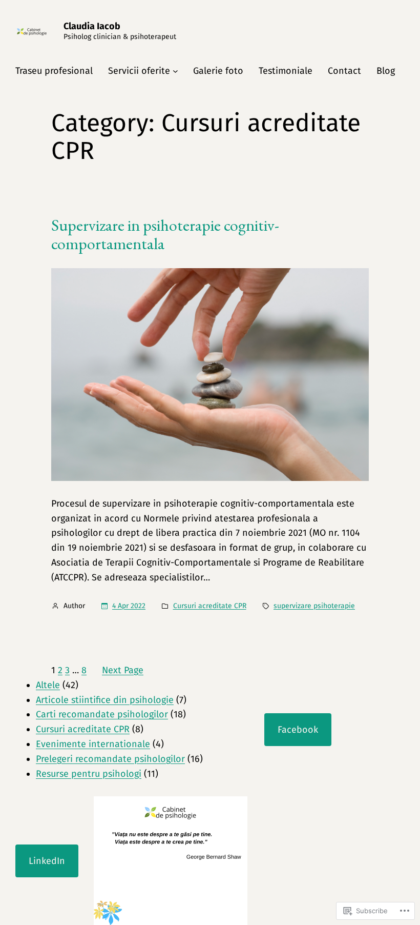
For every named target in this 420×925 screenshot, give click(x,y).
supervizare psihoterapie (314, 605)
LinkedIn (47, 861)
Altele (48, 685)
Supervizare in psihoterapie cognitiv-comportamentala (165, 234)
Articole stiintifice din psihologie (105, 700)
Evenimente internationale (93, 744)
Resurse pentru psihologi (88, 773)
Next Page (122, 670)
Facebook (298, 729)
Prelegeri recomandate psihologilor (110, 759)
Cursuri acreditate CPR (209, 605)
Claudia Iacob (92, 26)
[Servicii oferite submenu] (175, 71)
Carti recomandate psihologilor (102, 714)
